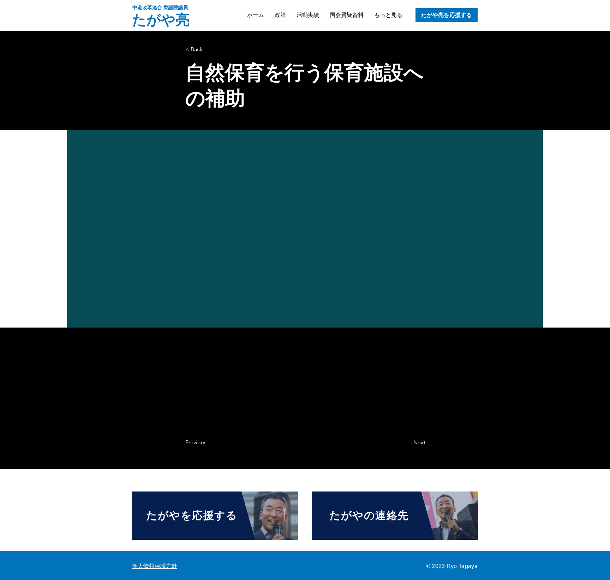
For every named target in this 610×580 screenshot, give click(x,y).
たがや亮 (161, 20)
